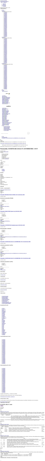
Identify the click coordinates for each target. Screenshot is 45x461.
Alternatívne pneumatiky (5, 301)
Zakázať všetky (3, 402)
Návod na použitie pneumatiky (6, 303)
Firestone (3, 315)
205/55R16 (5, 25)
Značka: (3, 158)
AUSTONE (4, 95)
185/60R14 (5, 44)
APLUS (3, 91)
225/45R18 (5, 33)
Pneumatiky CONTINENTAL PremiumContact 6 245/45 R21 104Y (12, 225)
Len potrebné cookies (3, 457)
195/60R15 (5, 21)
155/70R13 (5, 12)
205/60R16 (5, 52)
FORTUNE (4, 102)
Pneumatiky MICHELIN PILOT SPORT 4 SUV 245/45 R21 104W (12, 194)
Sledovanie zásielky (5, 297)
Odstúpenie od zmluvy (5, 300)
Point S (3, 117)
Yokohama (3, 124)
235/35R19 (5, 35)
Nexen (3, 115)
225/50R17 (5, 30)
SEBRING (3, 329)
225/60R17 (5, 61)
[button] (4, 411)
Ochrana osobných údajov (5, 299)
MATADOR (4, 113)
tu (21, 395)
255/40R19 (5, 36)
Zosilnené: (3, 157)
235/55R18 (5, 62)
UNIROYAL (4, 123)
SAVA (3, 119)
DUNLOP (3, 100)
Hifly (3, 109)
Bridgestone (3, 311)
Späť (1, 456)
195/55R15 (5, 23)
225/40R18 (5, 32)
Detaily (1, 205)
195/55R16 (5, 24)
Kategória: (1, 151)
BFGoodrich (4, 97)
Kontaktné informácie (5, 296)
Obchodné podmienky (5, 298)
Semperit (3, 121)
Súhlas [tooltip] (1, 405)
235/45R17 (5, 31)
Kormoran (3, 111)
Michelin (3, 114)
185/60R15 (5, 19)
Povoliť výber (8, 457)
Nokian (3, 325)
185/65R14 (5, 71)
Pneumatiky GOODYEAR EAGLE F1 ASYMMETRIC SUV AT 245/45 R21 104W (15, 241)
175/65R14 (5, 16)
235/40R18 (5, 60)
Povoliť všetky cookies (14, 457)
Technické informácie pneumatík (6, 302)
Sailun (3, 118)
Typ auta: (3, 156)
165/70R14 (5, 15)
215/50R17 (5, 29)
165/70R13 (5, 13)
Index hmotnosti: (4, 154)
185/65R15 (5, 20)
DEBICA (3, 99)
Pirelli (3, 326)
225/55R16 (5, 27)
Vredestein (3, 333)
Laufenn (3, 322)
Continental (3, 312)
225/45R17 (5, 56)
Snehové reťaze (4, 122)
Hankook (3, 318)
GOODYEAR (4, 108)
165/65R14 (5, 41)
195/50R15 (5, 22)
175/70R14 (5, 17)
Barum (3, 96)
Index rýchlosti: (4, 155)
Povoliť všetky (7, 402)
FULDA (3, 103)
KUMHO (3, 112)
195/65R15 (5, 48)
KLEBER (3, 110)
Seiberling (3, 330)
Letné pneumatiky (5, 151)
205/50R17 (5, 28)
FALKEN (3, 101)
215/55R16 (5, 26)
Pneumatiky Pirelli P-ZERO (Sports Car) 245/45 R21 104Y (11, 211)
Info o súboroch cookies (3, 401)
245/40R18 (5, 34)
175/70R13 (5, 40)
